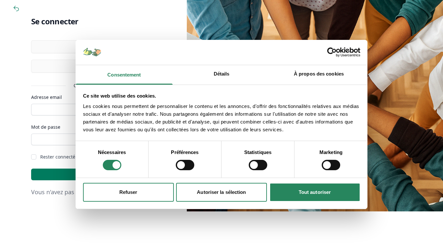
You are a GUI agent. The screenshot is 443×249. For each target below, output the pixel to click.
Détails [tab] (222, 74)
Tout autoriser (315, 192)
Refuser (128, 192)
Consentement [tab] (124, 74)
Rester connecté (57, 157)
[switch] (185, 165)
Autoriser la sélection (221, 192)
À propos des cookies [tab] (319, 74)
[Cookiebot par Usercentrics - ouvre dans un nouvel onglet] (332, 52)
